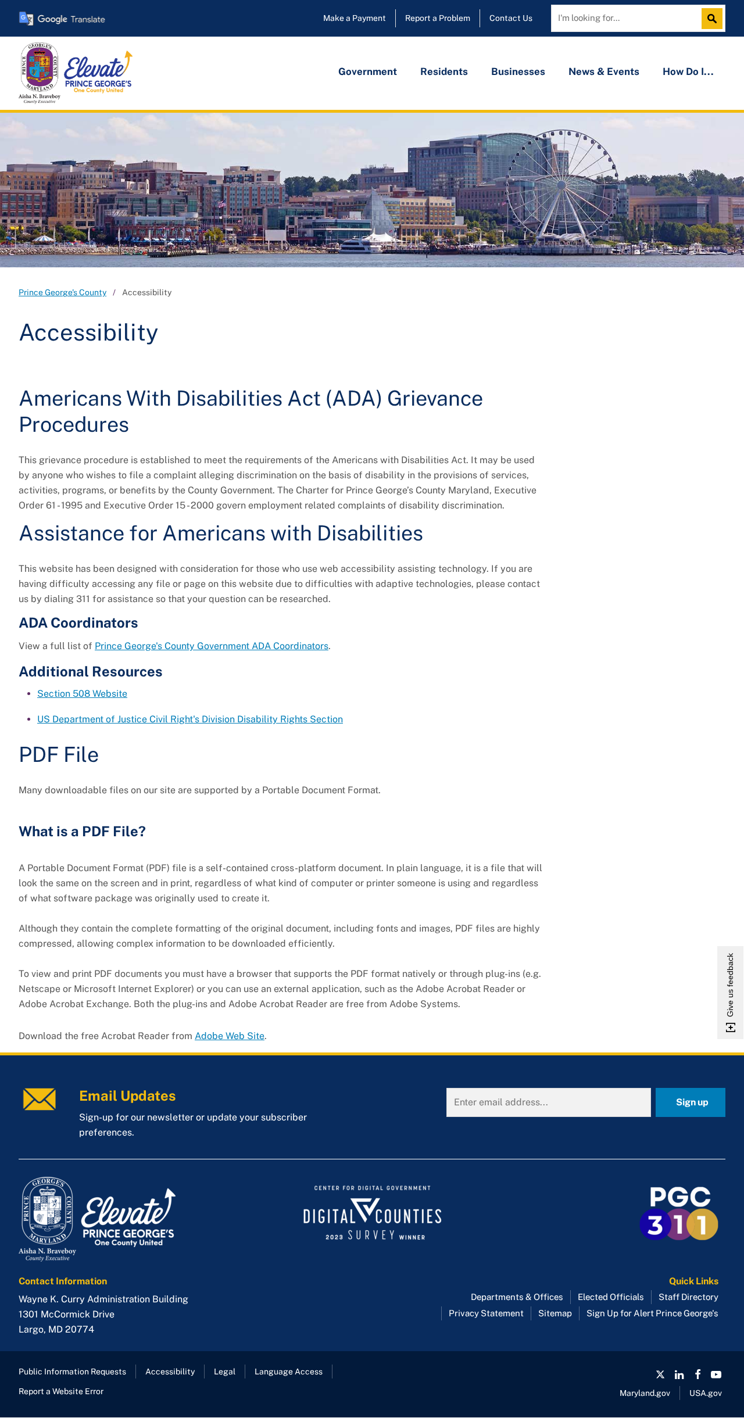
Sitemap (555, 1313)
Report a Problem (437, 18)
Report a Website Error (61, 1391)
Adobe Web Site (229, 1035)
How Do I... (688, 71)
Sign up (692, 1102)
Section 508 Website (82, 693)
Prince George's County (62, 292)
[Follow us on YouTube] (716, 1374)
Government (367, 71)
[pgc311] (130, 1219)
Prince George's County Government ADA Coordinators (211, 645)
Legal (224, 1371)
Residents (444, 71)
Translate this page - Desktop (62, 18)
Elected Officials (611, 1297)
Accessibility (170, 1371)
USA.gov (705, 1393)
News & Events (603, 71)
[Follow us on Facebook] (697, 1374)
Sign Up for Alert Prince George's (652, 1313)
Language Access (289, 1371)
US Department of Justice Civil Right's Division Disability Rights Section (190, 719)
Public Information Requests (72, 1371)
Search (714, 19)
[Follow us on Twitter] (660, 1374)
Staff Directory (688, 1297)
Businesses (518, 71)
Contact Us (510, 18)
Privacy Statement (486, 1313)
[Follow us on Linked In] (679, 1374)
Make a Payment (354, 18)
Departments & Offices (517, 1297)
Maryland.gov (645, 1393)
